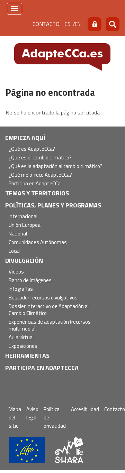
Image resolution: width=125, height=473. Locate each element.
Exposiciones (23, 346)
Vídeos (16, 272)
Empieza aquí (25, 137)
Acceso (94, 24)
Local (14, 251)
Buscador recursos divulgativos (43, 298)
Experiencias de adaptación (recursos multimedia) (50, 325)
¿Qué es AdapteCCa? (32, 149)
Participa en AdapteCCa (35, 183)
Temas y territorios (37, 193)
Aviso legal (32, 413)
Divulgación (24, 260)
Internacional (23, 216)
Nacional (18, 234)
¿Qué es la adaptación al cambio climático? (55, 166)
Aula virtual (21, 337)
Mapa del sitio (15, 417)
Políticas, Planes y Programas (53, 205)
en (78, 24)
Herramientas (27, 355)
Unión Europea (25, 225)
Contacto (46, 24)
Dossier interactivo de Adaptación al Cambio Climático (49, 310)
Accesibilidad (85, 409)
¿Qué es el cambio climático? (40, 157)
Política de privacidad (55, 417)
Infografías (21, 289)
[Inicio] (62, 56)
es (68, 24)
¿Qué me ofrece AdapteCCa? (40, 175)
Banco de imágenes (30, 280)
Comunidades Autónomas (38, 242)
